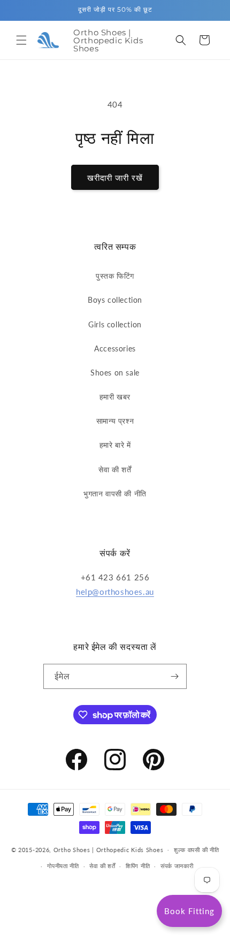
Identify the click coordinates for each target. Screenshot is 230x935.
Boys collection (115, 299)
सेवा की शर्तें (114, 469)
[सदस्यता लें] (174, 676)
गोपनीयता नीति (63, 865)
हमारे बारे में (115, 444)
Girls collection (115, 324)
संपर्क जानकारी (177, 865)
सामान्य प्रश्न (115, 420)
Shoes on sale (115, 372)
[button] (21, 40)
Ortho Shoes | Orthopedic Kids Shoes (108, 849)
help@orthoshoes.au (115, 591)
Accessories (115, 348)
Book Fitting (189, 911)
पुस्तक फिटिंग (115, 275)
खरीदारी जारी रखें (115, 177)
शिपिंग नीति (138, 865)
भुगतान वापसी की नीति (115, 493)
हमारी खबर (115, 396)
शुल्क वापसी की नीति (196, 849)
